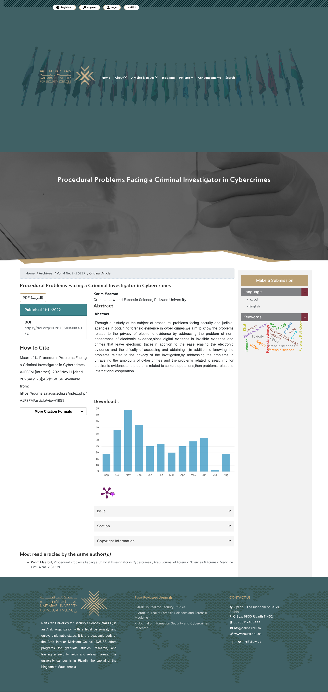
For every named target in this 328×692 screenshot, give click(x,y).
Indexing (168, 78)
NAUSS (132, 7)
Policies (185, 78)
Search (230, 78)
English (254, 306)
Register (91, 7)
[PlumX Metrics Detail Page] (106, 492)
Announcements (209, 78)
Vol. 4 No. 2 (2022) (71, 273)
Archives (45, 273)
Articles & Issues (143, 78)
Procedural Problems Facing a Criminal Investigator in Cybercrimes (103, 562)
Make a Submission (274, 280)
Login (113, 7)
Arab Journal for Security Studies (161, 607)
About (119, 78)
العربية (253, 299)
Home (106, 78)
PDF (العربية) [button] (33, 297)
